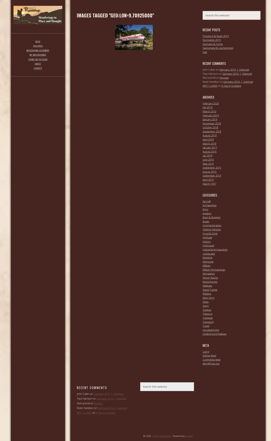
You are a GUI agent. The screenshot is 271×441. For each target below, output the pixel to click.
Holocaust (208, 245)
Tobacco (208, 314)
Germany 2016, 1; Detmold (234, 69)
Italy (205, 52)
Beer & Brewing (211, 217)
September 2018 (212, 131)
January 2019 (210, 119)
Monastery (209, 273)
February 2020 (211, 103)
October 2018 (210, 127)
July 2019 (208, 107)
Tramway (208, 318)
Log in (206, 351)
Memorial (208, 261)
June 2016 (208, 159)
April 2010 (208, 179)
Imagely (189, 436)
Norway (224, 77)
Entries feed (209, 355)
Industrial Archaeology (215, 249)
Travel (206, 326)
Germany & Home (213, 44)
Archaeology (210, 205)
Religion (207, 293)
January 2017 (210, 147)
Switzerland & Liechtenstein (218, 48)
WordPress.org (211, 363)
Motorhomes (210, 282)
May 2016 (208, 163)
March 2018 (209, 143)
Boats (206, 221)
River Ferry (209, 298)
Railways (207, 285)
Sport (206, 306)
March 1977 (209, 184)
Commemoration (212, 225)
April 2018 (208, 139)
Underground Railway (214, 334)
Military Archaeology (214, 269)
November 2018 (212, 123)
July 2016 (208, 155)
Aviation (207, 213)
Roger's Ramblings (37, 15)
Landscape (209, 253)
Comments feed (211, 359)
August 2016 (210, 151)
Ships (206, 302)
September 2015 (212, 167)
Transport (208, 322)
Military (207, 265)
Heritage (207, 237)
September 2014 (212, 175)
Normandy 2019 (212, 40)
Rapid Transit (210, 290)
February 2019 (211, 115)
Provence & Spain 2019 (216, 36)
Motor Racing (210, 277)
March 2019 (209, 111)
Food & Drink (210, 233)
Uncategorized (211, 330)
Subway (207, 310)
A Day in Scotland (231, 86)
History (207, 241)
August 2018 (210, 135)
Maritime (208, 257)
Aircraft (207, 201)
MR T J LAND (210, 86)
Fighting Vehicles (212, 229)
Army (205, 209)
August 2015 (210, 171)
